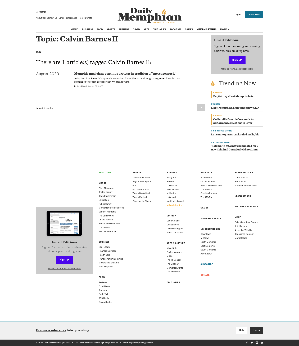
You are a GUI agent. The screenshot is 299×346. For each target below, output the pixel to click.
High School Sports (142, 181)
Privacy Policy (138, 343)
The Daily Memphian (53, 343)
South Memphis (208, 249)
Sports (110, 29)
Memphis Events (206, 29)
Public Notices (244, 172)
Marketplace (241, 238)
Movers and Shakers (109, 262)
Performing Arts (174, 252)
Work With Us (115, 343)
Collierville (172, 185)
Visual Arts (172, 248)
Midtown (205, 238)
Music (170, 256)
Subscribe (254, 14)
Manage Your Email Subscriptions (237, 69)
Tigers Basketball (141, 193)
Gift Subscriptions (246, 206)
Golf (134, 185)
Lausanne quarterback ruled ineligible (235, 135)
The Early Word (106, 215)
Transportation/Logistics (111, 259)
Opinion (171, 215)
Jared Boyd (82, 86)
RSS (38, 52)
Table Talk (103, 294)
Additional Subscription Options (94, 343)
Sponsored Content (244, 234)
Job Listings (241, 226)
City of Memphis (106, 188)
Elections (105, 172)
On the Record (106, 219)
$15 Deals (104, 298)
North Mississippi (175, 201)
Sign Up (237, 59)
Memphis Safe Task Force (111, 207)
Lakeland (171, 197)
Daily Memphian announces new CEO (235, 108)
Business (87, 29)
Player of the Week (142, 201)
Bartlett (170, 181)
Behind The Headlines (109, 223)
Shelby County (105, 192)
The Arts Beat (173, 271)
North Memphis (208, 242)
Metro (74, 29)
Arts (146, 29)
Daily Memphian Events (246, 222)
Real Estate (104, 247)
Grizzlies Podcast (141, 189)
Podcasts (175, 29)
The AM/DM (104, 227)
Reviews (103, 282)
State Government (107, 196)
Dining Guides (105, 302)
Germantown (173, 189)
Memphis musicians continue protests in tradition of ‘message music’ (125, 74)
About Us (40, 18)
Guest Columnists (175, 232)
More (223, 29)
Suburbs (124, 29)
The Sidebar (173, 264)
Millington (171, 193)
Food (100, 29)
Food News (104, 286)
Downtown (206, 234)
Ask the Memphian (108, 231)
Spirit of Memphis (107, 211)
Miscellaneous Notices (246, 185)
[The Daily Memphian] (149, 15)
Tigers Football (140, 197)
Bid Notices (240, 181)
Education (104, 200)
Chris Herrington (175, 228)
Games (189, 29)
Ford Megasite (106, 266)
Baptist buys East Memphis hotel (233, 96)
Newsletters (243, 196)
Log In (256, 330)
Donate (88, 18)
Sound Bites (206, 177)
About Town (206, 253)
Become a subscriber (51, 330)
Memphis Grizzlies (141, 177)
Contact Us (52, 18)
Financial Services (107, 251)
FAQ (76, 343)
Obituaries (159, 29)
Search (42, 12)
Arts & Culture (176, 243)
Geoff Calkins (173, 220)
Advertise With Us (243, 230)
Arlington (171, 177)
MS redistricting (174, 205)
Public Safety (105, 204)
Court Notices (241, 177)
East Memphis (208, 246)
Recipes (103, 290)
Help (81, 18)
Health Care (104, 255)
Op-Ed (136, 29)
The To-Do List (173, 260)
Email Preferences (68, 18)
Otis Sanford (173, 224)
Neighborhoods (210, 229)
